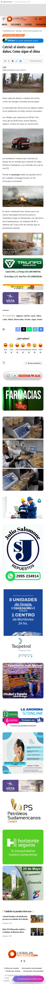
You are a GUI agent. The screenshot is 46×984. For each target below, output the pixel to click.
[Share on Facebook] (8, 61)
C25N (4, 67)
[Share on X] (12, 61)
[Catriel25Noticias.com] (16, 19)
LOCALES (20, 35)
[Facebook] (21, 961)
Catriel (26, 316)
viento (39, 319)
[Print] (20, 61)
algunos (19, 316)
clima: (38, 316)
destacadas (19, 319)
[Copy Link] (16, 61)
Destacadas (9, 35)
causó (32, 316)
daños (10, 319)
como (5, 319)
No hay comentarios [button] (34, 363)
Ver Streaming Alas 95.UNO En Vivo (29, 979)
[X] (24, 961)
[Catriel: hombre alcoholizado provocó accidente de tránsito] (37, 919)
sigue (34, 319)
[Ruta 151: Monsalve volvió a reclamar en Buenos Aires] (37, 932)
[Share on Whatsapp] (29, 329)
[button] (5, 19)
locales (28, 319)
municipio (15, 174)
